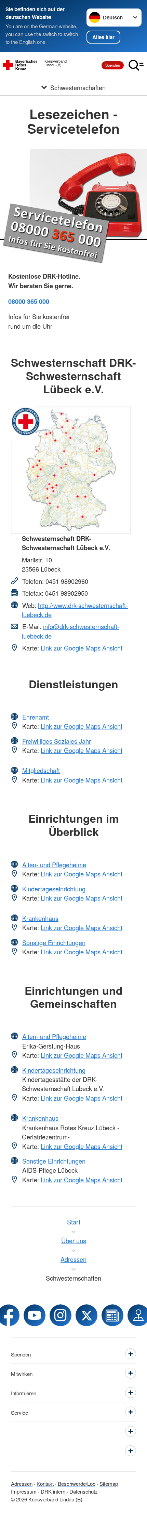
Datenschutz (83, 1491)
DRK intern (53, 1491)
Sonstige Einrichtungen (53, 942)
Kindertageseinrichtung (53, 888)
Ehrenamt (35, 716)
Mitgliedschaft (41, 770)
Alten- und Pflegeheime (54, 864)
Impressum (24, 1491)
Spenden (112, 65)
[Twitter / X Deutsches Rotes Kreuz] (86, 1315)
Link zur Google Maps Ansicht (81, 647)
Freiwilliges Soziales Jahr (56, 741)
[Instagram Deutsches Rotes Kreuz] (60, 1315)
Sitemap (108, 1483)
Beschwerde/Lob (76, 1483)
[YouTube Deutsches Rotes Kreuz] (34, 1315)
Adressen (21, 1483)
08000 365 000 (28, 301)
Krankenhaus (40, 918)
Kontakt (45, 1483)
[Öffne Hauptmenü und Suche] (136, 65)
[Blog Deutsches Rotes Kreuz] (112, 1315)
